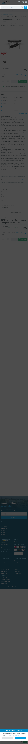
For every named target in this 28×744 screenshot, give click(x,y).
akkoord (20, 738)
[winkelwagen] (26, 2)
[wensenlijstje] (23, 2)
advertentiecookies (14, 735)
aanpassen (7, 738)
